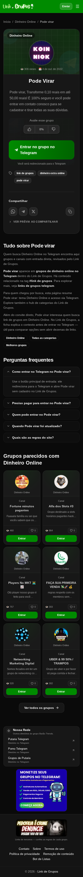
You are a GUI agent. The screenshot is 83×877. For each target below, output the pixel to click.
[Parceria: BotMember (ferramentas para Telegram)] (41, 790)
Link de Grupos (47, 871)
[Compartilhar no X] (33, 211)
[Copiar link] (70, 211)
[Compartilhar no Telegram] (23, 211)
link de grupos (25, 173)
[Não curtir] (53, 129)
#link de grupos (40, 281)
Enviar (66, 6)
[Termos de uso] (41, 827)
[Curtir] (29, 129)
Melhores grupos (16, 345)
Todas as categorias (44, 338)
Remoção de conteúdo (58, 854)
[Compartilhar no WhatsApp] (13, 211)
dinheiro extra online (52, 173)
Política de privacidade (24, 854)
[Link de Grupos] (18, 6)
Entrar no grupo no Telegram (37, 150)
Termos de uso (54, 848)
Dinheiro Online (25, 21)
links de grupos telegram (36, 285)
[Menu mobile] (77, 6)
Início (7, 21)
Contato (24, 848)
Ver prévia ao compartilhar (35, 221)
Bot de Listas (41, 859)
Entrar (22, 538)
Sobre (37, 848)
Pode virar (23, 180)
